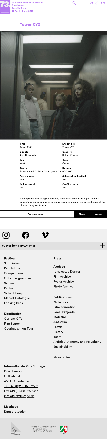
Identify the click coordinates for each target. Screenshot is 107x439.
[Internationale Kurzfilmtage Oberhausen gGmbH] (5, 10)
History (58, 332)
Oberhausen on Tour (18, 328)
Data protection (15, 411)
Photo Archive (63, 286)
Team (57, 336)
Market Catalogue (17, 298)
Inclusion (60, 317)
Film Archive (62, 276)
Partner (9, 288)
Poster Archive (63, 281)
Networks (60, 302)
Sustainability (62, 346)
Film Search (12, 323)
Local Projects (64, 312)
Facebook (25, 235)
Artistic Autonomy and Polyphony (77, 341)
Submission (12, 263)
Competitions (13, 273)
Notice (98, 214)
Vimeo (45, 235)
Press (57, 258)
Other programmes (17, 278)
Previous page (35, 214)
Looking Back (13, 303)
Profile (58, 327)
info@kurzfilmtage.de (19, 396)
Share (82, 214)
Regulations (12, 268)
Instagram (6, 235)
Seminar (10, 283)
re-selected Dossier (66, 271)
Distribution (13, 313)
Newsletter (61, 357)
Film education (64, 307)
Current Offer (14, 318)
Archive (59, 266)
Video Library (13, 293)
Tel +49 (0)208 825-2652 (21, 386)
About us (60, 322)
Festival (10, 258)
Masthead (11, 406)
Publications (62, 297)
